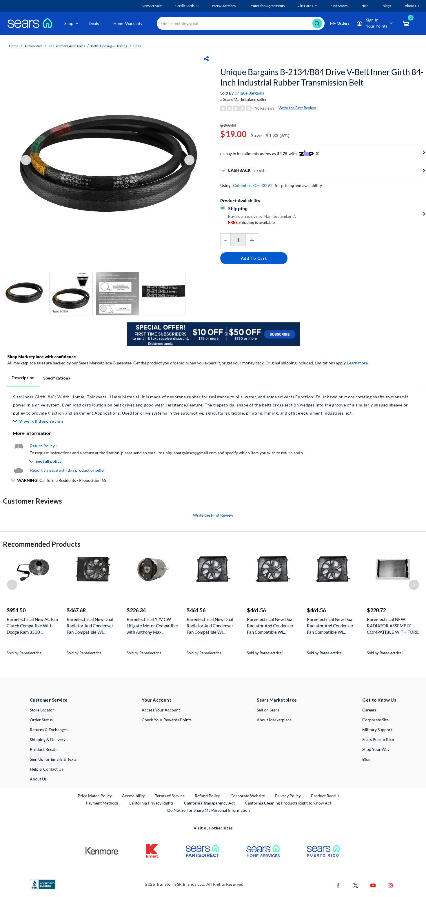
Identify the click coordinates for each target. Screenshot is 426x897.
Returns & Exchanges (49, 729)
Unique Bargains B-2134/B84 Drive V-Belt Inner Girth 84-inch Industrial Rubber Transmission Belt (322, 77)
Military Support (377, 729)
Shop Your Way (375, 749)
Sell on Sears (268, 709)
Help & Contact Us (46, 769)
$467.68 (76, 610)
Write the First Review (297, 108)
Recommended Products (42, 544)
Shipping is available (251, 222)
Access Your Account (161, 709)
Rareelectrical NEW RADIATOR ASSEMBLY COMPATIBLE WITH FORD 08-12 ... (393, 626)
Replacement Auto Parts (66, 46)
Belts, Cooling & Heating (109, 46)
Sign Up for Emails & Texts (53, 759)
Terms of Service (170, 795)
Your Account (156, 699)
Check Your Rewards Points (167, 719)
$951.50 (16, 610)
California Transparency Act (209, 802)
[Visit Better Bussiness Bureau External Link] (42, 883)
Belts (137, 46)
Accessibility (133, 795)
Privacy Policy (288, 795)
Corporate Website (247, 795)
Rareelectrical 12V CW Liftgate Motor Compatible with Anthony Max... (152, 626)
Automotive (33, 46)
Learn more (357, 362)
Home (13, 46)
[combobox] (241, 23)
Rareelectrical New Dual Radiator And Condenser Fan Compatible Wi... (90, 626)
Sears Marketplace (277, 699)
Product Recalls (44, 749)
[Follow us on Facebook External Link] (338, 884)
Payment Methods (102, 802)
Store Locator (42, 709)
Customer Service (49, 699)
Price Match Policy (95, 795)
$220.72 (376, 610)
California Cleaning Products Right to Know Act (288, 802)
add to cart (254, 258)
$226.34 (136, 610)
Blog (366, 759)
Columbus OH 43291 (252, 185)
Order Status (41, 719)
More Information (32, 433)
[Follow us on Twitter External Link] (355, 884)
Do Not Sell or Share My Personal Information (208, 810)
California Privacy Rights (151, 802)
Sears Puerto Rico (378, 739)
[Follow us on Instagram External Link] (390, 884)
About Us (38, 778)
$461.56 (196, 610)
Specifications (56, 377)
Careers (369, 709)
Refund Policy (207, 795)
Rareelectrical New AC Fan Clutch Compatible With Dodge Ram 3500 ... (32, 626)
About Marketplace (274, 719)
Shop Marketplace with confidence (41, 356)
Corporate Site (375, 719)
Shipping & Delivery (47, 739)
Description (23, 377)
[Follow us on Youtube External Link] (373, 884)
